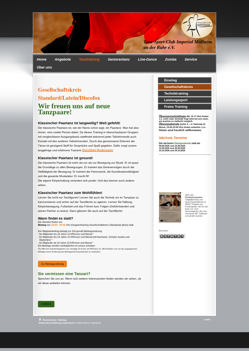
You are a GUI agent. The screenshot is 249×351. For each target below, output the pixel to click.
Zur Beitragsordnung (52, 263)
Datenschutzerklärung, (50, 323)
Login (207, 319)
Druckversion (49, 320)
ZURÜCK (46, 304)
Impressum (68, 323)
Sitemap (62, 320)
